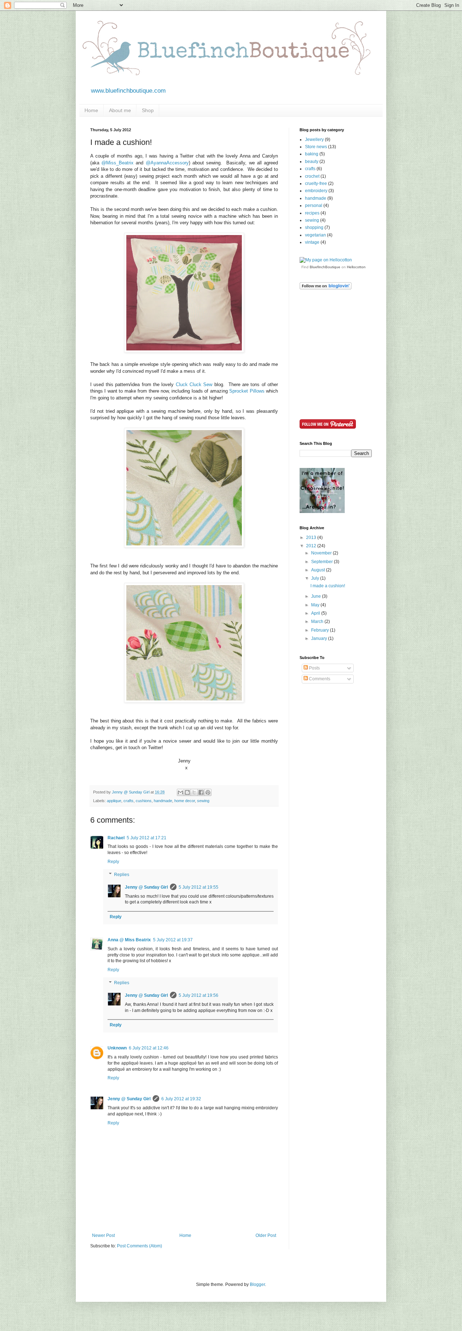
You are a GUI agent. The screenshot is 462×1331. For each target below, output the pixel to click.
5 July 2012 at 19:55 (198, 887)
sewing (203, 801)
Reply (113, 861)
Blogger (257, 1284)
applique (114, 801)
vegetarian (315, 235)
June (316, 596)
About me (120, 110)
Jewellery (314, 139)
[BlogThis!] (187, 792)
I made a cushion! (327, 585)
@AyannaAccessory (167, 162)
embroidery (316, 190)
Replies (121, 874)
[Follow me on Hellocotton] (326, 259)
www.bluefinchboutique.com (128, 90)
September (322, 561)
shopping (314, 227)
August (318, 569)
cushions (144, 801)
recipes (312, 213)
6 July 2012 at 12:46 (149, 1048)
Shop (148, 110)
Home (91, 110)
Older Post (266, 1235)
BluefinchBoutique (325, 267)
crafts (128, 801)
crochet (312, 176)
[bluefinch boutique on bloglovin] (326, 288)
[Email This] (180, 792)
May (316, 604)
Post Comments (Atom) (139, 1245)
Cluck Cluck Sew (194, 384)
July (315, 578)
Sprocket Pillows (246, 391)
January (319, 638)
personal (313, 205)
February (320, 630)
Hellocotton (356, 267)
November (322, 553)
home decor (184, 801)
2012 (311, 545)
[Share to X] (194, 792)
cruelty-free (316, 183)
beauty (311, 161)
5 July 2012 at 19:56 (198, 995)
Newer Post (103, 1235)
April (316, 613)
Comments (319, 678)
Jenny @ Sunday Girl (146, 887)
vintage (312, 242)
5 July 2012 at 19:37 (173, 939)
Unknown (117, 1048)
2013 (311, 537)
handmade (163, 801)
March (317, 621)
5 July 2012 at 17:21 (146, 837)
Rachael (116, 837)
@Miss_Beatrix (117, 162)
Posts (314, 668)
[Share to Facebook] (201, 792)
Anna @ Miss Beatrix (129, 939)
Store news (316, 146)
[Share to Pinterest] (208, 792)
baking (311, 153)
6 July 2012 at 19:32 (181, 1098)
